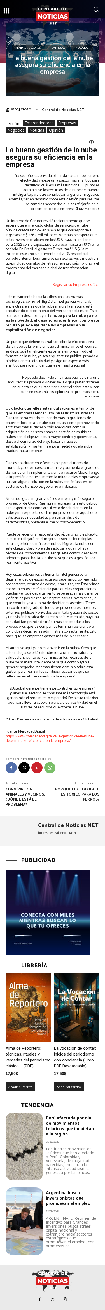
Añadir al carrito (20, 1087)
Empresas (58, 48)
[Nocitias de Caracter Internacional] (53, 16)
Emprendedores (29, 48)
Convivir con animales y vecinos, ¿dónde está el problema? (25, 797)
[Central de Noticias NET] (20, 830)
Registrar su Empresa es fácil (76, 285)
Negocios (82, 48)
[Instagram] (52, 1299)
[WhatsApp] (49, 767)
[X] (24, 767)
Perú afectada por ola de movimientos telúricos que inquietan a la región (70, 1126)
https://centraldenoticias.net (58, 832)
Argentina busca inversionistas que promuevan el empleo (68, 1198)
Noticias (36, 130)
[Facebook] (11, 767)
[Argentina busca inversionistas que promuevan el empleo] (24, 1221)
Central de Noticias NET (63, 110)
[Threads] (65, 1299)
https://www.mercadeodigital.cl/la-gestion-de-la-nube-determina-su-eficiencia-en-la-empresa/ (50, 738)
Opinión (56, 130)
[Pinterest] (37, 767)
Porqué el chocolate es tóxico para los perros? (77, 794)
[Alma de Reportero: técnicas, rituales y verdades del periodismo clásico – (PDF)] (28, 1007)
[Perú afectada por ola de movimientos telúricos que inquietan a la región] (24, 1146)
